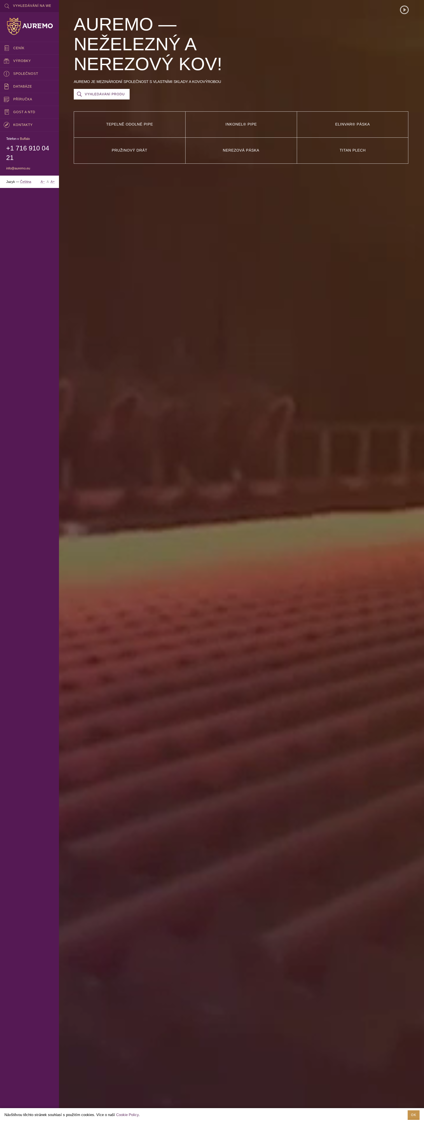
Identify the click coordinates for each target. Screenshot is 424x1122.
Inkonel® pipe (241, 124)
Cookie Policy (127, 1115)
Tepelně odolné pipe (129, 124)
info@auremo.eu (18, 168)
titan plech (353, 150)
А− (43, 182)
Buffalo (25, 139)
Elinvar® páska (352, 124)
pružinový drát (129, 150)
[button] (404, 10)
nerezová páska (241, 150)
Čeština (25, 182)
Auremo (29, 26)
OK (413, 1115)
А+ (53, 182)
